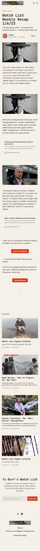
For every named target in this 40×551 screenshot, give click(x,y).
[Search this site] (33, 3)
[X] (18, 514)
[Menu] (37, 3)
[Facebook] (22, 514)
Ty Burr (11, 35)
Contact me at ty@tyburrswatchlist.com (20, 531)
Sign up (20, 528)
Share (33, 36)
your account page (9, 75)
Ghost (24, 535)
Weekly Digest (7, 11)
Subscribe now (20, 280)
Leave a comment (20, 251)
